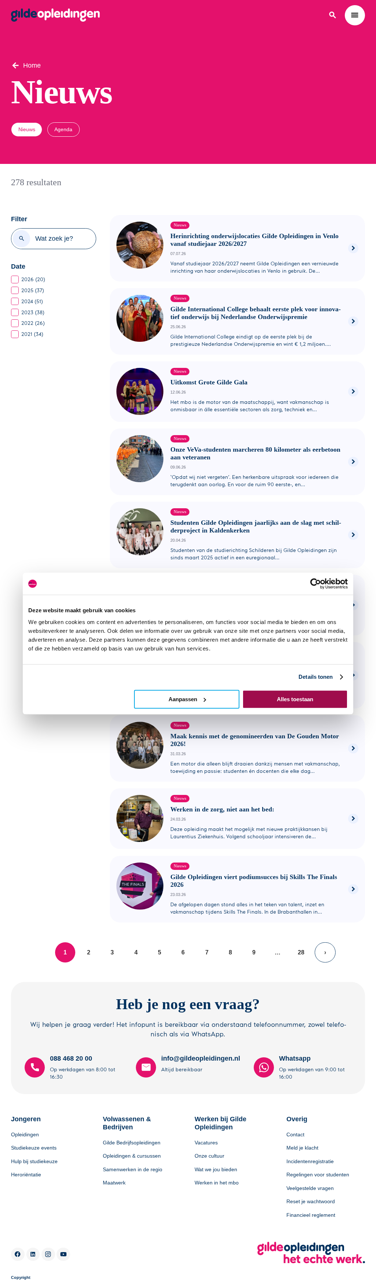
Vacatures (206, 1143)
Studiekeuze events (34, 1148)
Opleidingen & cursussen (132, 1156)
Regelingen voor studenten (317, 1174)
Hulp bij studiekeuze (34, 1161)
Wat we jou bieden (216, 1169)
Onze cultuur (209, 1156)
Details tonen (316, 677)
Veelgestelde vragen (310, 1188)
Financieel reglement (310, 1215)
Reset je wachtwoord (310, 1201)
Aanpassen (183, 699)
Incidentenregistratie (310, 1161)
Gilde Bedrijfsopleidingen (131, 1143)
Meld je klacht (302, 1148)
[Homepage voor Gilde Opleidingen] (55, 15)
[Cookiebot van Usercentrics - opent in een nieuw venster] (315, 583)
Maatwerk (114, 1183)
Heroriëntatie (26, 1174)
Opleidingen (25, 1134)
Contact (295, 1134)
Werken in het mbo (217, 1183)
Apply (21, 239)
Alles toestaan (295, 699)
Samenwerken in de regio (132, 1169)
